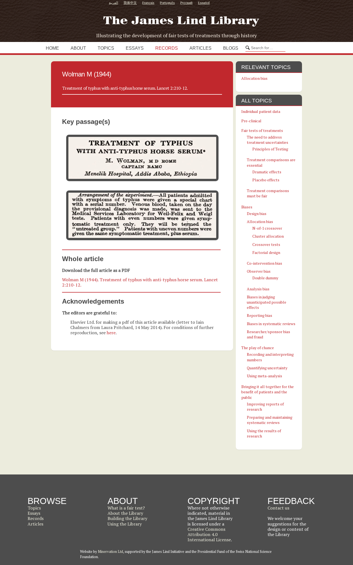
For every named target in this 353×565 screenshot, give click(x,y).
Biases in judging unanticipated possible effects (266, 302)
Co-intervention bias (264, 263)
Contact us (278, 508)
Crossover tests (266, 244)
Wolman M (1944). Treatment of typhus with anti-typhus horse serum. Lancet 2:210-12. (140, 282)
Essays (135, 48)
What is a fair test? (126, 508)
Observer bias (259, 271)
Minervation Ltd (110, 551)
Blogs (230, 48)
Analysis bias (258, 288)
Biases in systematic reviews (271, 323)
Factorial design (266, 252)
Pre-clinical (251, 120)
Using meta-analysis (264, 375)
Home (52, 48)
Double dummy (265, 277)
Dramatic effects (266, 171)
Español (204, 3)
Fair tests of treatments (262, 130)
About (78, 48)
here (111, 333)
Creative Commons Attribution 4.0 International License (209, 534)
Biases (246, 206)
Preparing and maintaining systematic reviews (269, 420)
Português (167, 3)
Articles (200, 48)
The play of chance (257, 347)
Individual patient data (260, 111)
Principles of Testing (270, 149)
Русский (186, 3)
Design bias (256, 213)
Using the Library (125, 524)
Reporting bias (259, 315)
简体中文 (130, 3)
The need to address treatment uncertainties (267, 139)
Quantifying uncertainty (267, 367)
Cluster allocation (268, 236)
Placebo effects (265, 179)
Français (148, 3)
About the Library (125, 513)
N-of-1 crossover (267, 228)
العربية (113, 3)
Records (166, 48)
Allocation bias (254, 78)
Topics (106, 48)
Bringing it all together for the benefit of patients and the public (267, 392)
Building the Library (127, 518)
